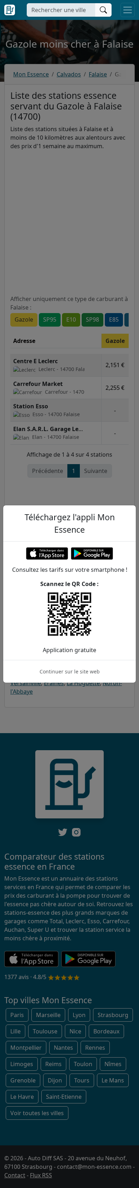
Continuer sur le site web (70, 671)
